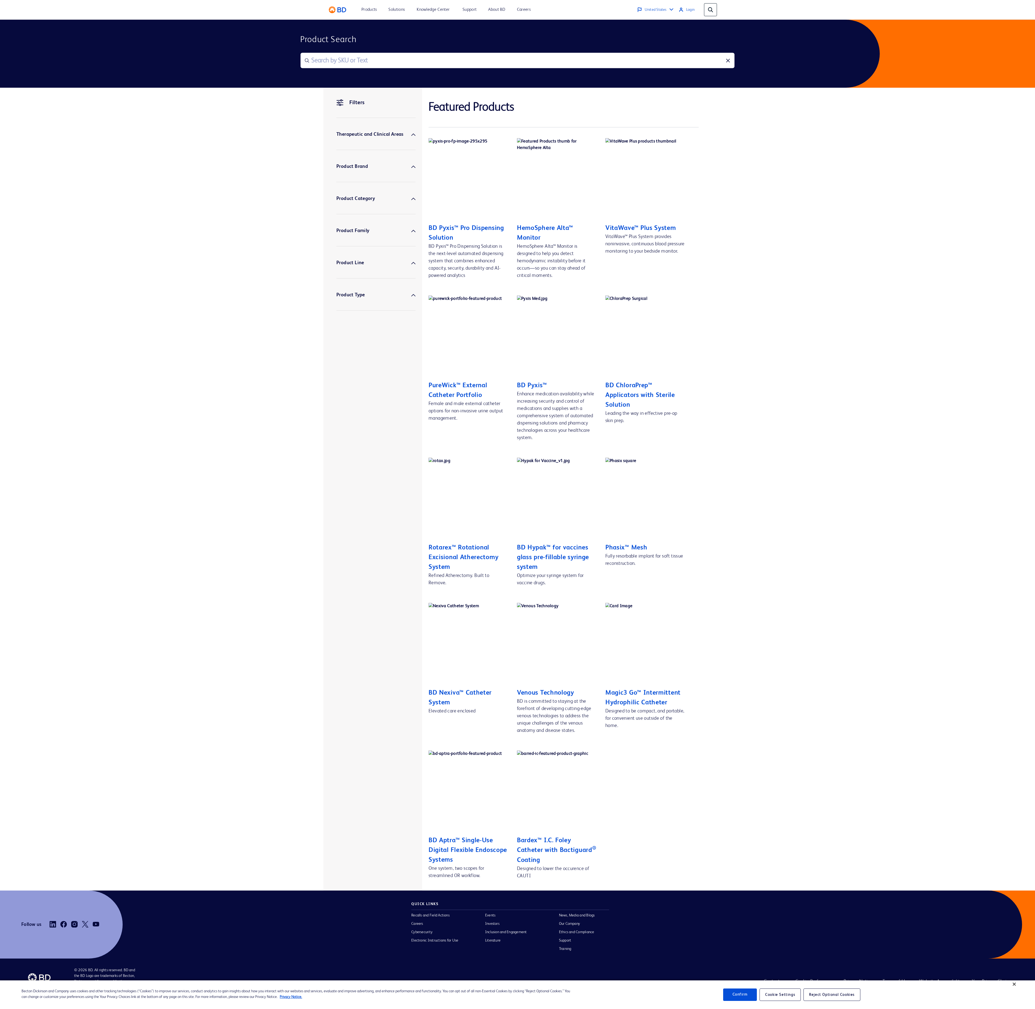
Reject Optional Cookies (832, 995)
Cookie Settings (780, 995)
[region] (517, 994)
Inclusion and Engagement (506, 932)
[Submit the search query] (307, 60)
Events (490, 915)
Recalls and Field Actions (430, 915)
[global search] (710, 9)
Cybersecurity (422, 932)
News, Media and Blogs (577, 915)
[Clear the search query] (728, 60)
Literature (493, 940)
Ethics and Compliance (576, 932)
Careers (417, 924)
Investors (492, 924)
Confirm (740, 995)
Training (565, 949)
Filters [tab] (357, 103)
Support (565, 940)
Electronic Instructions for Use (434, 940)
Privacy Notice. (291, 997)
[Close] (1014, 984)
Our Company (569, 924)
